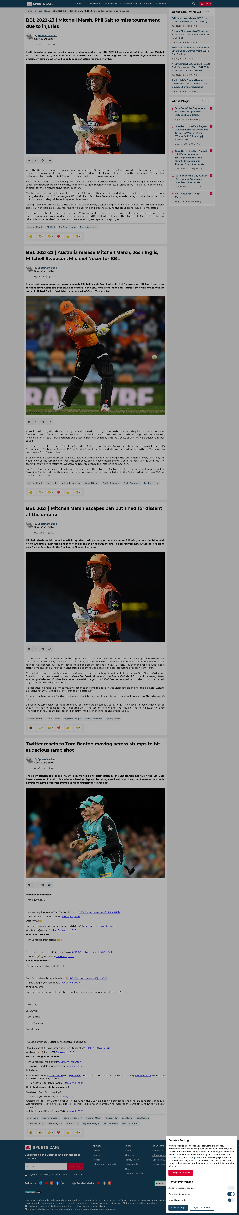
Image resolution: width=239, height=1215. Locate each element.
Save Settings (178, 1207)
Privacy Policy (195, 1157)
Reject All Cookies (202, 1207)
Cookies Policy (175, 1157)
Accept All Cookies (180, 1172)
